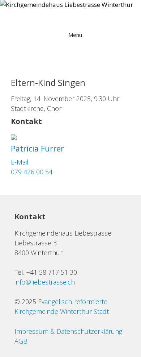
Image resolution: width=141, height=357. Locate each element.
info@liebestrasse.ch (44, 282)
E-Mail (20, 162)
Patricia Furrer (37, 148)
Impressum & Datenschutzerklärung (68, 331)
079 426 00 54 (31, 171)
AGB (20, 341)
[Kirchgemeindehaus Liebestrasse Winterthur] (66, 4)
